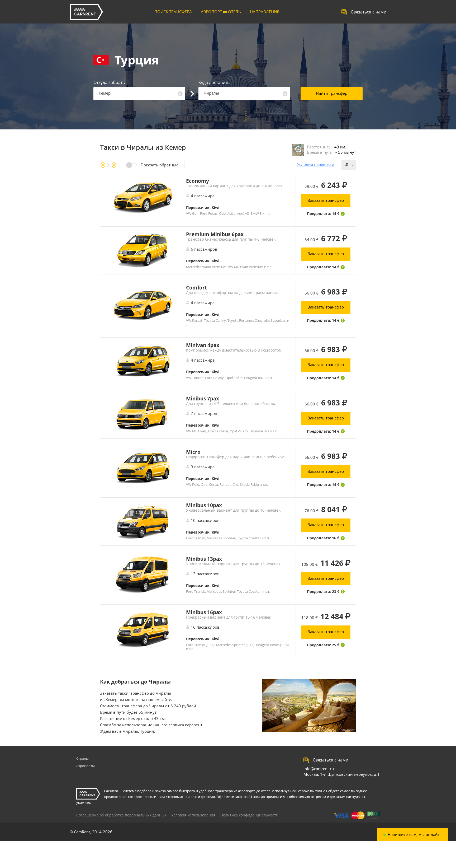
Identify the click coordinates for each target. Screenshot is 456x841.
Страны (82, 758)
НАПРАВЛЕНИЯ (264, 11)
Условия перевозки (315, 164)
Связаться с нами (368, 12)
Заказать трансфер (326, 200)
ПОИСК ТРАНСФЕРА (173, 11)
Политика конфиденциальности (249, 814)
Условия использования (193, 814)
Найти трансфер (331, 93)
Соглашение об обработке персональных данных (121, 814)
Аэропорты (85, 765)
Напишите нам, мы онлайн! (414, 835)
